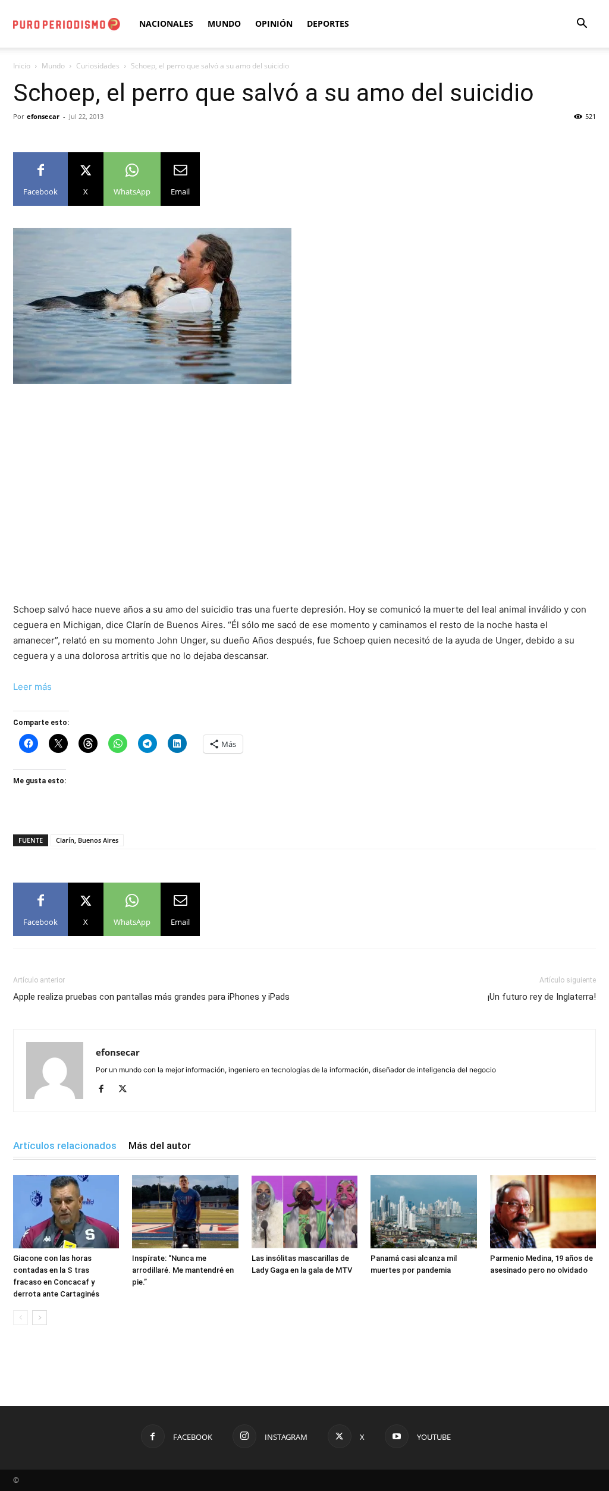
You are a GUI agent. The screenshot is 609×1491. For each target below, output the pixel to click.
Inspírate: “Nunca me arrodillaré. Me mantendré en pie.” (183, 1270)
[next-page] (39, 1317)
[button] (581, 24)
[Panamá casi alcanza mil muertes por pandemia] (423, 1211)
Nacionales (166, 23)
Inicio (21, 66)
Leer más (32, 686)
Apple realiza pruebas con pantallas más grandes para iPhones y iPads (151, 996)
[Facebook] (105, 1089)
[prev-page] (20, 1317)
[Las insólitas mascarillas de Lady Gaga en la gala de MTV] (304, 1211)
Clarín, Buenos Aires (87, 840)
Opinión (274, 23)
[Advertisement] (304, 483)
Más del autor (159, 1145)
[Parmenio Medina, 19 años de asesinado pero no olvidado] (543, 1211)
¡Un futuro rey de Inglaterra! (542, 996)
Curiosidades (98, 66)
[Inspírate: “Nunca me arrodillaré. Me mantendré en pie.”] (185, 1211)
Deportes (328, 23)
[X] (127, 1089)
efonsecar (43, 116)
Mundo (224, 23)
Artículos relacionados (65, 1145)
